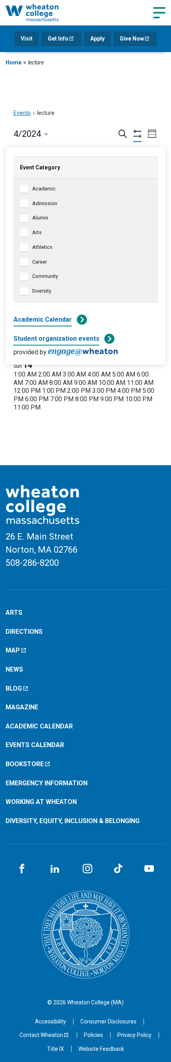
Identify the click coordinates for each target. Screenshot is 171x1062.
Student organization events (56, 338)
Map (13, 650)
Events (22, 113)
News (14, 669)
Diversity (41, 291)
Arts (37, 232)
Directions (24, 631)
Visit (27, 38)
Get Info (58, 38)
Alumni (40, 218)
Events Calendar (35, 745)
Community (45, 276)
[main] (85, 270)
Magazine (22, 707)
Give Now (132, 38)
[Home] (41, 12)
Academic (44, 189)
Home (13, 62)
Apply (97, 38)
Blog (14, 688)
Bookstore (25, 764)
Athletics (42, 247)
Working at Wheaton (41, 802)
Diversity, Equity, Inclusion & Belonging (73, 821)
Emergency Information (46, 783)
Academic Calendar (43, 319)
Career (39, 262)
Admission (44, 203)
